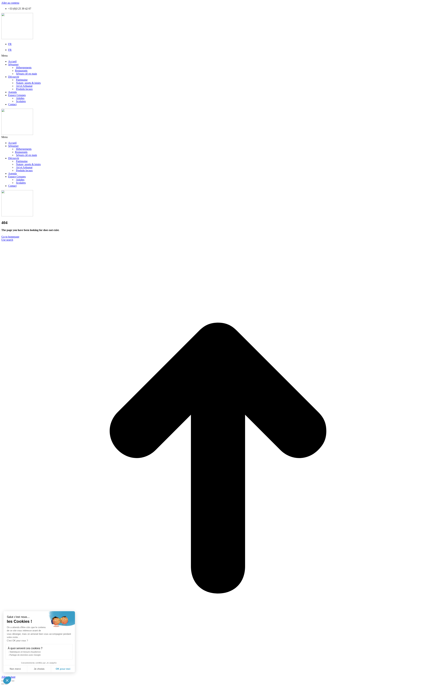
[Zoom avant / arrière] (13, 680)
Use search (7, 239)
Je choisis (39, 668)
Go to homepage (10, 236)
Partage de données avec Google (25, 655)
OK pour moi (63, 668)
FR (10, 44)
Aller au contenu (10, 2)
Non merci (15, 668)
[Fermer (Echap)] (2, 680)
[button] (218, 55)
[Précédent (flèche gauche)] (2, 683)
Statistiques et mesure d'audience (25, 652)
